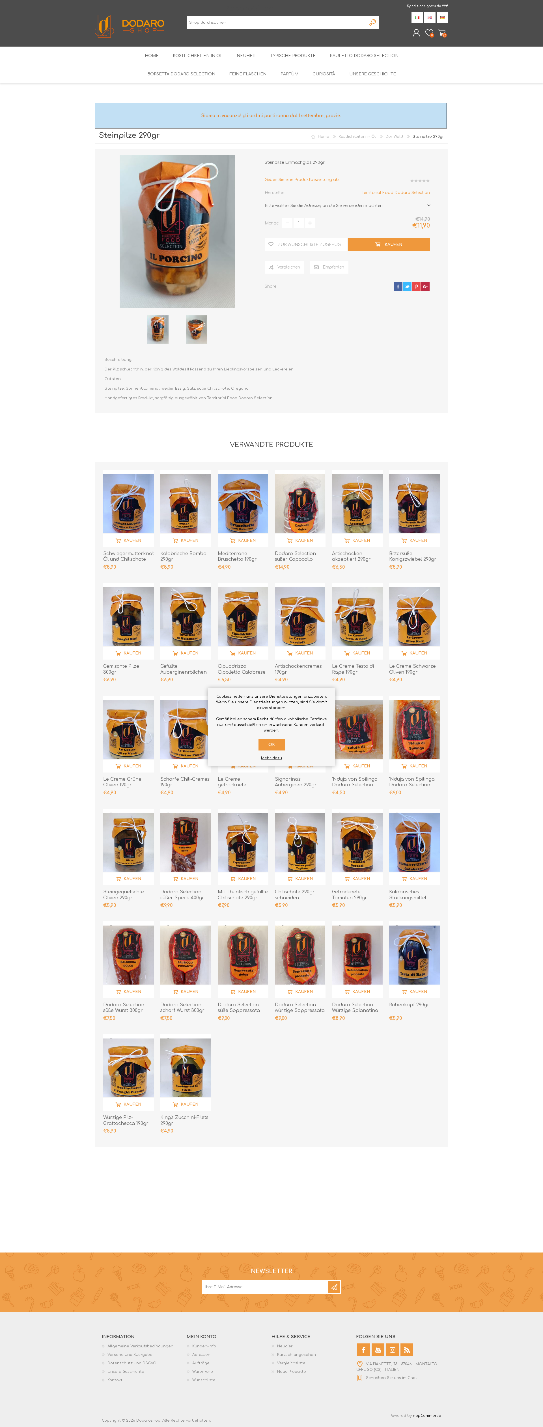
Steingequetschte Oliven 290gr (123, 894)
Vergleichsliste (291, 1363)
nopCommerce (427, 1416)
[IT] (417, 17)
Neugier (285, 1346)
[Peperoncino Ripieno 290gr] (243, 846)
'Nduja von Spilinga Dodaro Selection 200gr (355, 785)
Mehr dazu (271, 758)
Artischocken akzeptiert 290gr (351, 556)
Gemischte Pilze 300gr (121, 669)
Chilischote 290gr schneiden (295, 894)
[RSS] (406, 1349)
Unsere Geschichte (125, 1372)
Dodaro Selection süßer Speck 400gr (182, 894)
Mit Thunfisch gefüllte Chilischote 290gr (243, 894)
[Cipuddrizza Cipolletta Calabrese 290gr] (243, 621)
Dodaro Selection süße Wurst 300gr (123, 1007)
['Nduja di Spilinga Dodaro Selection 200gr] (357, 733)
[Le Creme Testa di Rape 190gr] (357, 621)
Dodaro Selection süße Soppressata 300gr (239, 1010)
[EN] (430, 17)
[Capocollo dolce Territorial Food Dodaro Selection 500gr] (300, 508)
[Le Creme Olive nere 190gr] (414, 621)
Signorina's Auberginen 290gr (296, 782)
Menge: (272, 223)
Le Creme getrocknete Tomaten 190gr (235, 785)
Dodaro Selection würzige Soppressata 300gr (300, 1010)
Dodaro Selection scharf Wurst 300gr (182, 1007)
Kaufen (132, 540)
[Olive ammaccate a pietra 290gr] (128, 846)
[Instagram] (392, 1349)
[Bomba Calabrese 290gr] (185, 508)
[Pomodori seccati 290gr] (357, 846)
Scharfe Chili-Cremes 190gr (185, 782)
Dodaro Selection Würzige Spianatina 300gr (355, 1010)
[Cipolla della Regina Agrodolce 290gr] (414, 508)
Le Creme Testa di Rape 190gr (353, 669)
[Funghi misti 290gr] (128, 621)
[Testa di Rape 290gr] (414, 959)
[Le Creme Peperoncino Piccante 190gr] (185, 733)
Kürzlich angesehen (296, 1355)
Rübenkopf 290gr (409, 1004)
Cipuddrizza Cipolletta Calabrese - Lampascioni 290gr (242, 672)
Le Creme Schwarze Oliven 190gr (412, 669)
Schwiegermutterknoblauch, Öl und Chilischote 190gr (128, 559)
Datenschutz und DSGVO (131, 1363)
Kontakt (114, 1380)
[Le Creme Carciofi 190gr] (300, 621)
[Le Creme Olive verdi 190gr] (128, 733)
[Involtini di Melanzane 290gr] (185, 621)
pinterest (416, 286)
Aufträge (201, 1363)
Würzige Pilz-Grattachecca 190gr (125, 1120)
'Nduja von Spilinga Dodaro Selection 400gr (412, 785)
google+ (425, 286)
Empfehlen (333, 267)
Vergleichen (288, 267)
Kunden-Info (204, 1346)
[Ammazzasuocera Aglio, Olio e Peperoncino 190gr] (128, 508)
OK (271, 745)
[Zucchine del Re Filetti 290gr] (185, 1072)
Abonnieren (334, 1287)
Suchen (373, 22)
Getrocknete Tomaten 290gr (349, 894)
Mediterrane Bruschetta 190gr (237, 556)
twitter (407, 286)
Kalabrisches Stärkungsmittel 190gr (407, 897)
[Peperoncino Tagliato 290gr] (300, 846)
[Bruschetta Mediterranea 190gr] (243, 508)
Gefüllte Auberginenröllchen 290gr (183, 672)
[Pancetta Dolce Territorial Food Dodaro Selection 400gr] (185, 846)
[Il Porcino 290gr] (158, 329)
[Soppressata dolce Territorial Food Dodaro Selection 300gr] (243, 959)
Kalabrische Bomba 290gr (183, 556)
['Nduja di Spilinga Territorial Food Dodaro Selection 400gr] (414, 733)
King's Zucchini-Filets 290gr (184, 1120)
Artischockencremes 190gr (298, 669)
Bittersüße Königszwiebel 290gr (412, 556)
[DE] (442, 17)
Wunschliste (204, 1380)
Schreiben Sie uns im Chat (391, 1378)
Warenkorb (442, 33)
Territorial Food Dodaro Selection (396, 193)
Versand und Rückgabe (129, 1355)
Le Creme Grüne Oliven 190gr (122, 782)
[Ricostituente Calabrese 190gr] (414, 846)
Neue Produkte (291, 1372)
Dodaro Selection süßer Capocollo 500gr (295, 559)
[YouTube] (378, 1349)
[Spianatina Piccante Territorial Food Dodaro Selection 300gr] (357, 959)
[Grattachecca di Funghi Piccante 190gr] (128, 1072)
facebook (398, 286)
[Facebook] (363, 1349)
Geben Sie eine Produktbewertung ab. (302, 180)
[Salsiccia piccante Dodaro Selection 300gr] (185, 959)
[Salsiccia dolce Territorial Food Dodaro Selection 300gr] (128, 959)
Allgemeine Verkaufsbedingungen (140, 1346)
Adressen (201, 1355)
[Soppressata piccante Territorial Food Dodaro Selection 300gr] (300, 959)
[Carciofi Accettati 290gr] (357, 508)
